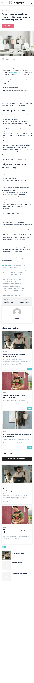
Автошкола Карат (17, 562)
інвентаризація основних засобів (13, 274)
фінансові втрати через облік (11, 295)
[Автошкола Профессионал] (6, 576)
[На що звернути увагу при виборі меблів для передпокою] (17, 420)
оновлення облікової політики (12, 283)
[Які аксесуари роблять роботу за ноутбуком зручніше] (17, 340)
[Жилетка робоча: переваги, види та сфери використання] (17, 381)
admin (7, 59)
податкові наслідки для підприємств (14, 290)
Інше (4, 431)
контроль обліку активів (10, 277)
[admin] (3, 59)
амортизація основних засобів (17, 265)
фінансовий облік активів (11, 293)
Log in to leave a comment (17, 458)
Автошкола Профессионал (19, 573)
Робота (4, 11)
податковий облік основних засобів (13, 288)
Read (29, 369)
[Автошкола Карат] (6, 565)
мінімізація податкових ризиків (12, 279)
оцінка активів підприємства (11, 286)
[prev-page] (3, 547)
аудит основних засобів (10, 267)
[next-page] (5, 547)
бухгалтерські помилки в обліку (13, 272)
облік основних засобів (15, 72)
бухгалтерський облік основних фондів (15, 270)
